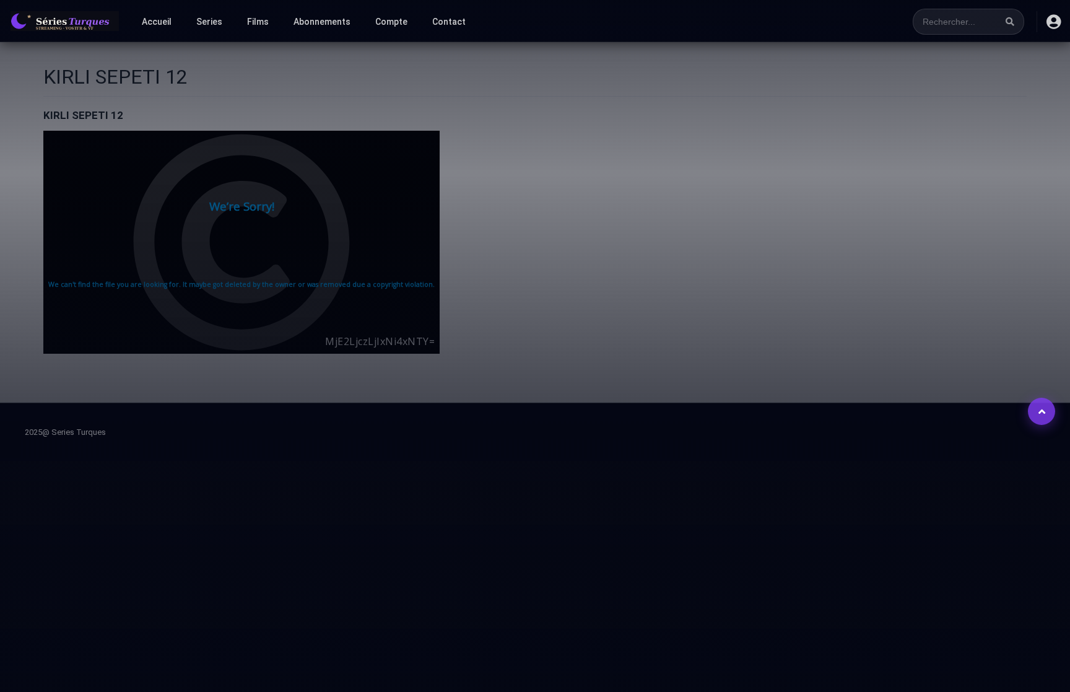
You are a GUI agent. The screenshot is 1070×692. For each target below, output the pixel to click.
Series (209, 22)
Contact (449, 22)
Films (258, 22)
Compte (391, 22)
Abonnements (322, 22)
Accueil (157, 22)
